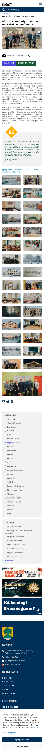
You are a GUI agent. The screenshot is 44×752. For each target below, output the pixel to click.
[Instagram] (4, 707)
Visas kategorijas (14, 527)
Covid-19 (10, 431)
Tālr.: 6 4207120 (11, 657)
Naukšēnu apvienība (15, 548)
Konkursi (10, 454)
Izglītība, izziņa (13, 442)
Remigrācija (12, 478)
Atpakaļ (7, 13)
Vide (9, 514)
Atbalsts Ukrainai (14, 423)
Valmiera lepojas (14, 502)
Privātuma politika (9, 732)
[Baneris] (22, 572)
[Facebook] (4, 402)
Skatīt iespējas (22, 746)
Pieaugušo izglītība (15, 470)
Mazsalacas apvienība (16, 545)
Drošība (10, 435)
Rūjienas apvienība (15, 552)
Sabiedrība (11, 482)
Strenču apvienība (14, 490)
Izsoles (10, 446)
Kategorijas (10, 415)
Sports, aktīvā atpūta (15, 486)
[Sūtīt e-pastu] (3, 661)
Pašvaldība (11, 466)
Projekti (10, 474)
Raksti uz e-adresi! (12, 664)
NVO (9, 462)
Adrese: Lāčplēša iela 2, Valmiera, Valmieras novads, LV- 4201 (19, 652)
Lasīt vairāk (34, 727)
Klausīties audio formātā (17, 55)
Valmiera (10, 560)
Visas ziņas (11, 419)
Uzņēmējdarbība (14, 498)
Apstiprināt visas (22, 739)
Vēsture (10, 510)
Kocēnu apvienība (14, 541)
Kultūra (10, 458)
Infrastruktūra (13, 439)
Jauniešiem (11, 450)
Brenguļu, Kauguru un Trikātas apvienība (19, 532)
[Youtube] (16, 707)
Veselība (10, 506)
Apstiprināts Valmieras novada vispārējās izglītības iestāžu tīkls (22, 170)
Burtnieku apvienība (15, 537)
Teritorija (9, 523)
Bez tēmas (11, 427)
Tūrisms (10, 494)
